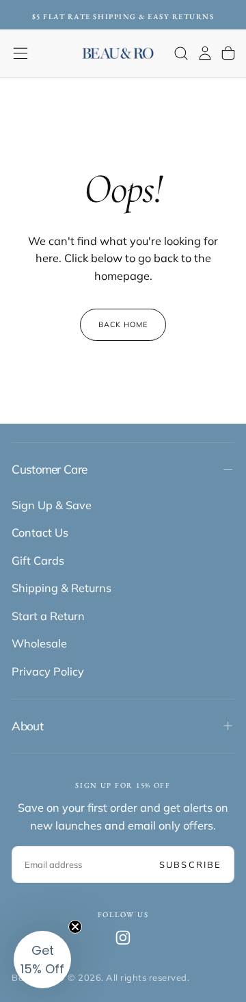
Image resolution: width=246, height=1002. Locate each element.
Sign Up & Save (52, 505)
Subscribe (190, 864)
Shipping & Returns (61, 588)
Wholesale (39, 643)
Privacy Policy (48, 671)
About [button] (27, 726)
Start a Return (48, 616)
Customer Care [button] (49, 469)
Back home (123, 324)
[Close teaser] (75, 927)
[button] (20, 53)
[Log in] (205, 53)
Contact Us (40, 532)
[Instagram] (123, 938)
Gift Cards (38, 560)
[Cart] (228, 53)
